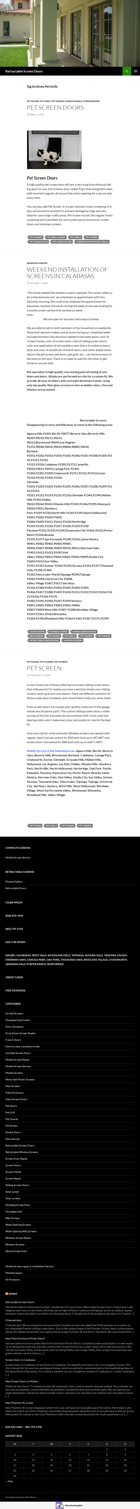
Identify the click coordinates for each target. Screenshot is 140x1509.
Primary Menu (135, 71)
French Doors (13, 1039)
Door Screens (37, 631)
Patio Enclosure (14, 1092)
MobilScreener (13, 1272)
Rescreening (12, 1138)
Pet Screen (57, 101)
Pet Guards (86, 636)
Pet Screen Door (39, 241)
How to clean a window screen (22, 1046)
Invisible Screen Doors (18, 1053)
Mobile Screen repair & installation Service (29, 1266)
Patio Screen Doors (16, 1099)
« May (9, 1481)
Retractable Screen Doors (24, 71)
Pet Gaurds (36, 237)
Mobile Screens (14, 1072)
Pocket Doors (13, 1132)
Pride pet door (13, 1320)
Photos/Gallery (14, 881)
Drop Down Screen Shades (20, 1033)
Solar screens (12, 1198)
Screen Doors (13, 1165)
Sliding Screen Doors (17, 1185)
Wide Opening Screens (18, 1224)
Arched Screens (14, 1013)
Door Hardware (14, 1026)
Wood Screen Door (16, 1251)
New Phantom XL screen (19, 1402)
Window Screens (37, 263)
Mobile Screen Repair (17, 1059)
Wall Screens (12, 1218)
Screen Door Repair (16, 1158)
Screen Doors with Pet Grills (92, 241)
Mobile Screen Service (84, 631)
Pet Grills (75, 237)
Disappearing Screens (17, 1020)
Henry (13, 1293)
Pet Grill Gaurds (56, 237)
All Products (12, 1279)
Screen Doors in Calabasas (20, 1359)
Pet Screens (104, 636)
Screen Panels (73, 101)
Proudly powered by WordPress (20, 1497)
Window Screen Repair (18, 1237)
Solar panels (12, 1191)
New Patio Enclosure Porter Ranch (25, 1338)
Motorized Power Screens (20, 1079)
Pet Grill (45, 101)
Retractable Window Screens (21, 1152)
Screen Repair (91, 101)
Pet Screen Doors (55, 107)
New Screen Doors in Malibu (21, 1381)
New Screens (36, 636)
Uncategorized (13, 1211)
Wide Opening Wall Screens (21, 1231)
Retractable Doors (15, 888)
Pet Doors (33, 101)
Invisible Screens (59, 631)
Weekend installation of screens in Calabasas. (67, 273)
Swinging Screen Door (17, 1204)
